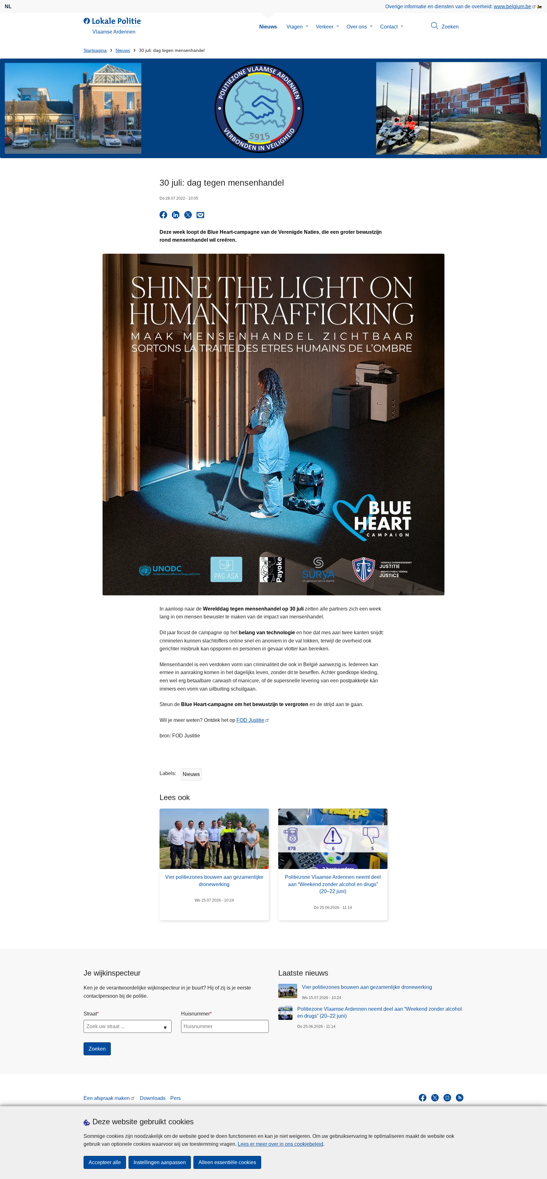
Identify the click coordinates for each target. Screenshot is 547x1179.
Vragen (294, 26)
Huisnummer (195, 1013)
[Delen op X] (188, 215)
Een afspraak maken (107, 1098)
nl (8, 6)
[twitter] (435, 1097)
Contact (389, 26)
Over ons (357, 26)
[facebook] (422, 1097)
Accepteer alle (105, 1162)
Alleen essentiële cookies (227, 1162)
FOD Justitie (250, 720)
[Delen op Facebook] (163, 215)
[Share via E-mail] (200, 215)
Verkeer (324, 26)
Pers (175, 1098)
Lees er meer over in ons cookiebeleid (280, 1144)
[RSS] (459, 1097)
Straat (90, 1013)
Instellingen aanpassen (160, 1162)
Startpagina (95, 50)
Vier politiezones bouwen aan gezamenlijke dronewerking (367, 987)
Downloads (153, 1098)
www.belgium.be (512, 6)
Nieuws (268, 26)
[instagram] (447, 1097)
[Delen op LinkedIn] (175, 215)
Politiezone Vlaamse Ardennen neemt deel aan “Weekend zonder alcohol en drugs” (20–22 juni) (379, 1012)
